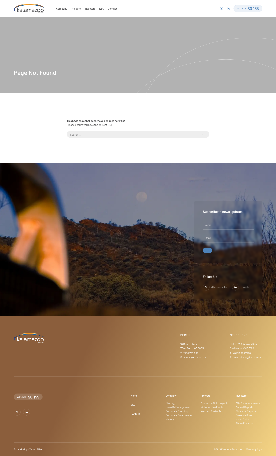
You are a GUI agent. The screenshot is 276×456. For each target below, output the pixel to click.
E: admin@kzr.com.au (193, 357)
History (170, 419)
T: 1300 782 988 (189, 353)
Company (61, 8)
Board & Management (178, 407)
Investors (90, 8)
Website (249, 449)
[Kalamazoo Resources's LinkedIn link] (228, 8)
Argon (259, 449)
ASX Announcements (248, 403)
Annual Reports (244, 407)
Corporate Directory (177, 411)
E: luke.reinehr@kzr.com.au (246, 357)
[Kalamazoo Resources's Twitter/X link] (221, 8)
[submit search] (204, 134)
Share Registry (244, 423)
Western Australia (211, 411)
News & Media (244, 419)
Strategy (171, 403)
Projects (76, 8)
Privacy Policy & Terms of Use (28, 449)
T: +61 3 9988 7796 (240, 353)
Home (134, 395)
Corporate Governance (179, 415)
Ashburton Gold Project (214, 403)
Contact (112, 8)
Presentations (244, 415)
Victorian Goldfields (212, 407)
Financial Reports (246, 411)
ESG (101, 8)
